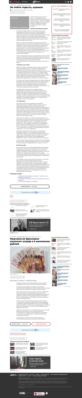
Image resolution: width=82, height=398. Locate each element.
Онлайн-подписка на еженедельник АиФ (59, 374)
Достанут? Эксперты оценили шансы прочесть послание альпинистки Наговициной (64, 51)
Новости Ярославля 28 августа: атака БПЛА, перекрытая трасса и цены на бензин (62, 14)
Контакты (29, 375)
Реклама (37, 374)
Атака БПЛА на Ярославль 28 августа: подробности (62, 10)
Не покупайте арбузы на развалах (28, 181)
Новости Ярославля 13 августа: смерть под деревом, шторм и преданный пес (42, 344)
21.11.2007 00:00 (13, 5)
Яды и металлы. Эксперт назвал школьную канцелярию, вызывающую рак (63, 248)
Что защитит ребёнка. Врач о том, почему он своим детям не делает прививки (42, 210)
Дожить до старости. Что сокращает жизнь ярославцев (21, 210)
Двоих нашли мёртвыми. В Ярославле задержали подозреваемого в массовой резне (18, 353)
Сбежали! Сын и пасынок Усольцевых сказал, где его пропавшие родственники (64, 42)
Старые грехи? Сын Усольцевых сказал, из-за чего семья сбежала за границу (64, 244)
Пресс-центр (31, 374)
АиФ (17, 274)
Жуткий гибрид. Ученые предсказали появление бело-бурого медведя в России (64, 55)
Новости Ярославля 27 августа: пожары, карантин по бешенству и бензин (62, 20)
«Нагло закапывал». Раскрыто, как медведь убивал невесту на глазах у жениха (64, 252)
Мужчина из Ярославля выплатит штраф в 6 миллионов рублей (62, 30)
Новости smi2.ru (14, 233)
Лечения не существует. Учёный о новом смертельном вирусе (63, 59)
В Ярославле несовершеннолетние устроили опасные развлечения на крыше (61, 25)
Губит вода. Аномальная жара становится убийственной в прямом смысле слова (21, 214)
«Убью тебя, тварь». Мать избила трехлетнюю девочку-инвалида (22, 344)
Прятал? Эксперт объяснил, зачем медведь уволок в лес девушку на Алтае (64, 46)
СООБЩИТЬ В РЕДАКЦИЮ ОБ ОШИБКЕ (40, 375)
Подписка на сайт (22, 375)
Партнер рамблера (29, 393)
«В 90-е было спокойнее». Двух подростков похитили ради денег (64, 256)
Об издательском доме (23, 374)
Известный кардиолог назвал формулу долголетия (42, 206)
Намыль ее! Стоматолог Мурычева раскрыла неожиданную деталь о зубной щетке (64, 38)
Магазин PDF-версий (45, 374)
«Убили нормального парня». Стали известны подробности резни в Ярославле (42, 348)
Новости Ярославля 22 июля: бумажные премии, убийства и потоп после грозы (22, 348)
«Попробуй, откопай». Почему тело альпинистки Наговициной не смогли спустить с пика (64, 261)
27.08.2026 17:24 (13, 236)
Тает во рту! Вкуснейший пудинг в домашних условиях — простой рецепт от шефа (64, 240)
